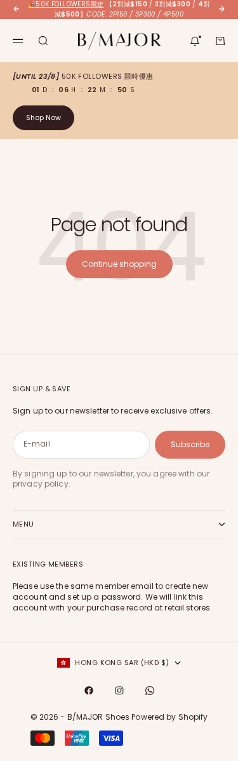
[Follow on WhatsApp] (150, 690)
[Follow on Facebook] (89, 690)
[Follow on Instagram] (119, 690)
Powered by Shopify (169, 716)
